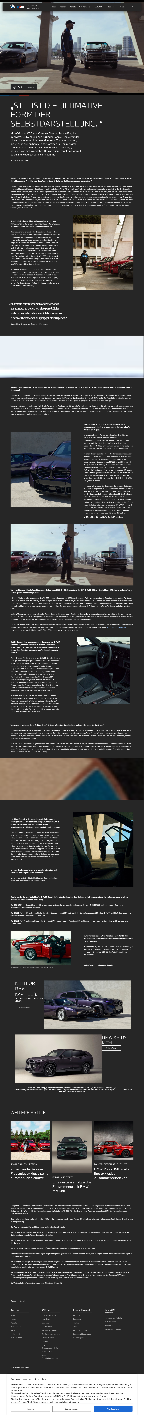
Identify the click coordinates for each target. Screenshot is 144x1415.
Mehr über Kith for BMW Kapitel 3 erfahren (104, 517)
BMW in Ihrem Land (112, 1325)
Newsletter (46, 1319)
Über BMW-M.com (49, 1315)
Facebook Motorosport (82, 1334)
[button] (85, 6)
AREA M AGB (47, 1351)
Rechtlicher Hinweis (49, 1330)
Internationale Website (113, 1318)
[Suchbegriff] (131, 6)
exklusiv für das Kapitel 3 (116, 627)
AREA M (14, 1330)
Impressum (46, 1323)
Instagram (77, 1315)
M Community (16, 1334)
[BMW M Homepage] (17, 6)
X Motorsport (78, 1338)
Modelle (72, 7)
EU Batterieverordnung (51, 1334)
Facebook (77, 1319)
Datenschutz (47, 1326)
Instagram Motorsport (81, 1330)
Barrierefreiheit (48, 1338)
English (22, 1301)
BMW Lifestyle (110, 1322)
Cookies (45, 1341)
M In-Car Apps (16, 1338)
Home (54, 7)
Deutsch (14, 1301)
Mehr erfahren (24, 1007)
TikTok (76, 1323)
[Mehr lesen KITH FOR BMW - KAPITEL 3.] (87, 1004)
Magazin (63, 7)
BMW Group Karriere (113, 1329)
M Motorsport (16, 1326)
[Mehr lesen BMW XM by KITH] (58, 1058)
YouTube (76, 1326)
